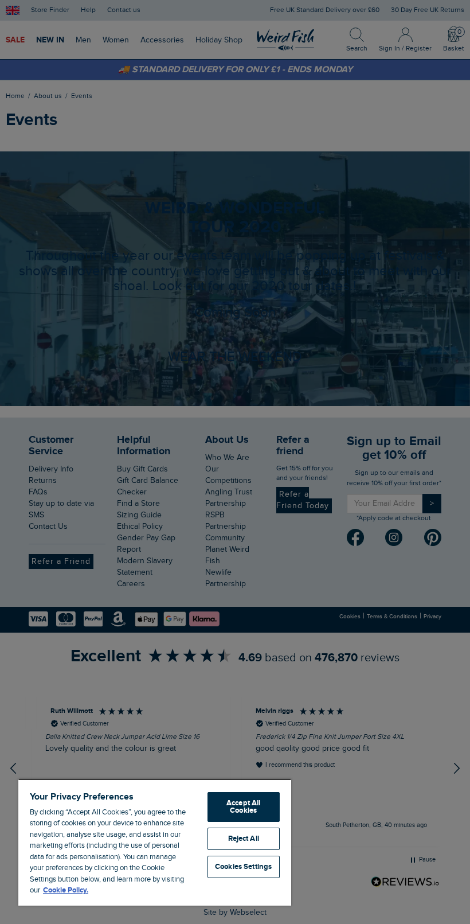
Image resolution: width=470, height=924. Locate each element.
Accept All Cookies (243, 806)
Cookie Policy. (65, 890)
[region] (154, 842)
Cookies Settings (243, 866)
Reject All (243, 838)
